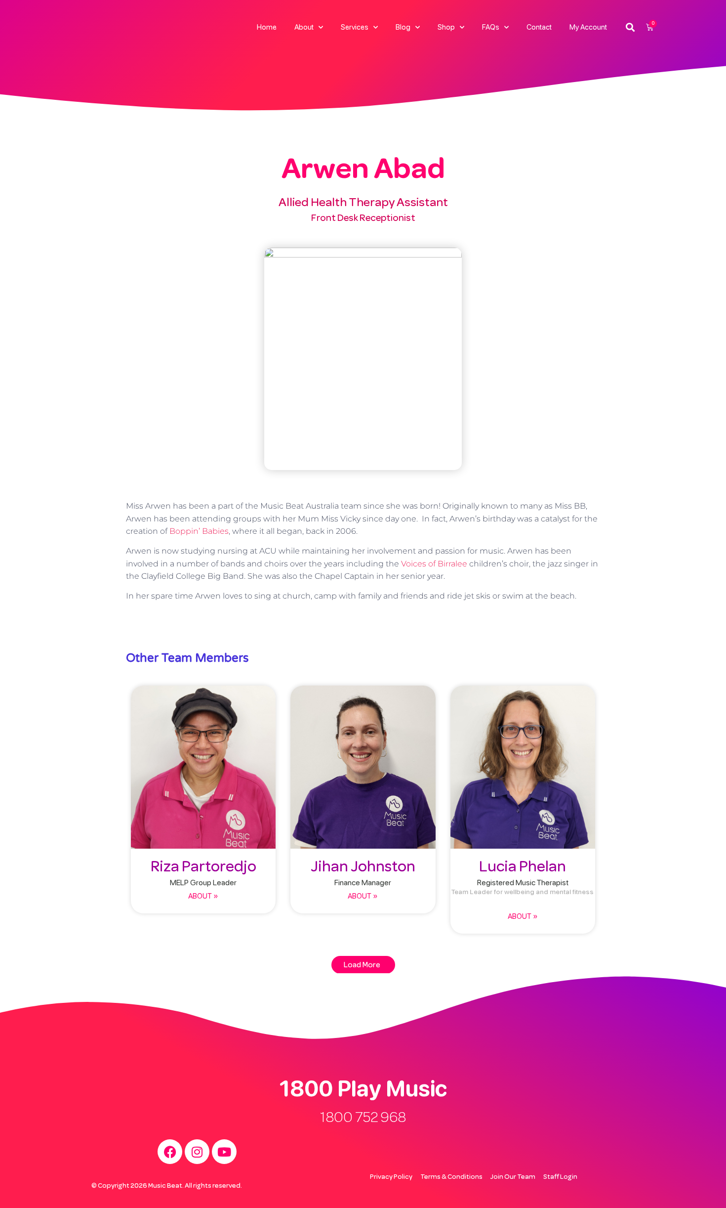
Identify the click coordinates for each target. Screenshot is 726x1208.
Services (354, 27)
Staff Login (560, 1176)
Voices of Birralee (434, 563)
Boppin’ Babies (199, 531)
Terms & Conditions (451, 1176)
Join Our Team (512, 1176)
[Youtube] (224, 1151)
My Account (588, 27)
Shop (446, 27)
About (304, 27)
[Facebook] (170, 1151)
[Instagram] (197, 1151)
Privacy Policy (391, 1176)
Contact (539, 27)
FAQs (490, 27)
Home (267, 27)
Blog (403, 27)
